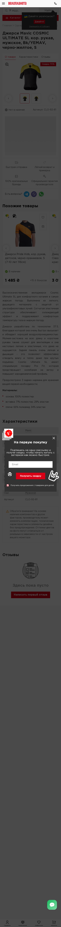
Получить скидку (30, 476)
